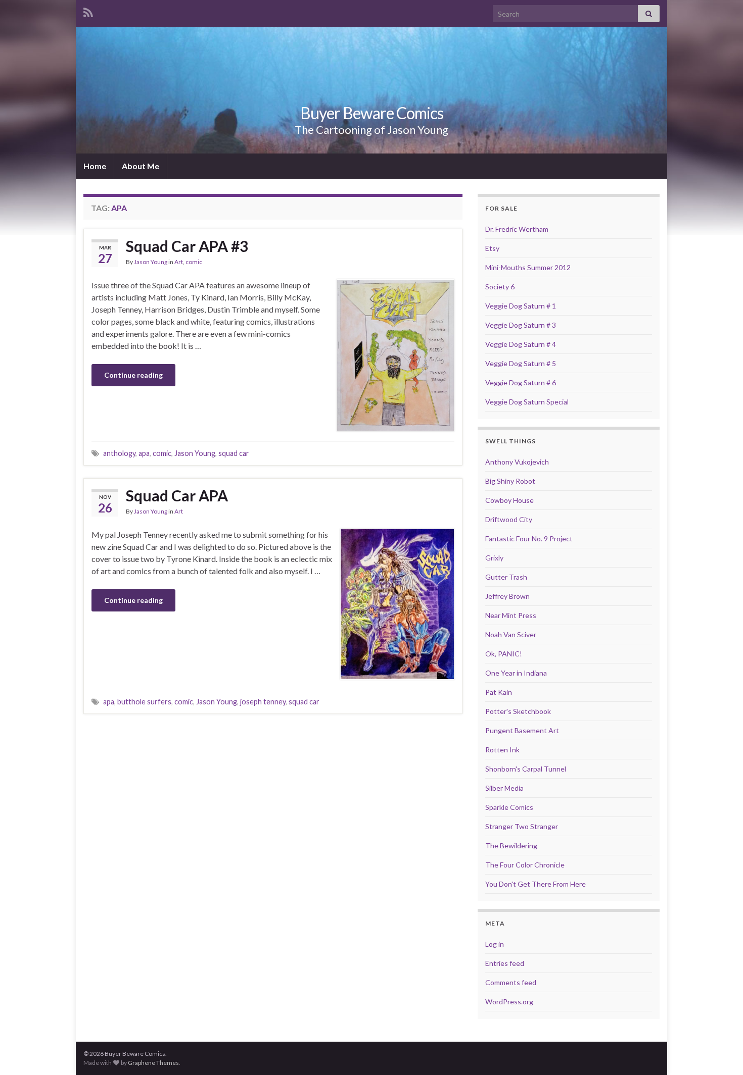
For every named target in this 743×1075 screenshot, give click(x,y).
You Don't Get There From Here (535, 884)
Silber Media (504, 788)
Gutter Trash (506, 577)
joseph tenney (263, 701)
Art (178, 262)
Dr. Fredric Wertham (516, 229)
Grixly (494, 557)
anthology (119, 453)
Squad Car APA (177, 495)
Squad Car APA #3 (187, 246)
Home (94, 166)
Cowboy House (509, 500)
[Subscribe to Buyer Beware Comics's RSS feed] (88, 11)
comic (193, 262)
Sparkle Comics (509, 807)
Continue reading (133, 375)
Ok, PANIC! (503, 653)
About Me (140, 166)
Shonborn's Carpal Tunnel (525, 768)
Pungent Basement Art (522, 730)
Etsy (492, 248)
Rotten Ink (502, 749)
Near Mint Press (510, 615)
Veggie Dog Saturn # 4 (520, 344)
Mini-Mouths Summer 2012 (528, 267)
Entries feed (504, 963)
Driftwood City (508, 519)
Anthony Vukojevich (517, 461)
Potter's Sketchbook (518, 711)
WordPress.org (509, 1001)
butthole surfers (144, 701)
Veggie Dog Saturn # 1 (520, 305)
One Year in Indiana (516, 673)
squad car (233, 453)
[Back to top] (720, 1052)
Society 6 (500, 286)
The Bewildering (511, 845)
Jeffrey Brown (507, 596)
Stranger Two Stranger (521, 826)
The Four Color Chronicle (525, 864)
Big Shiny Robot (510, 481)
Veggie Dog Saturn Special (527, 401)
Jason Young (150, 262)
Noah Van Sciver (510, 634)
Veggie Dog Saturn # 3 (520, 325)
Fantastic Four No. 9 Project (529, 538)
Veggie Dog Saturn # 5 (520, 363)
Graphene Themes (153, 1062)
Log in (494, 944)
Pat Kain (498, 692)
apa (144, 453)
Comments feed (510, 982)
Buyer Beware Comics (371, 113)
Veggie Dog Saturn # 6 (520, 382)
